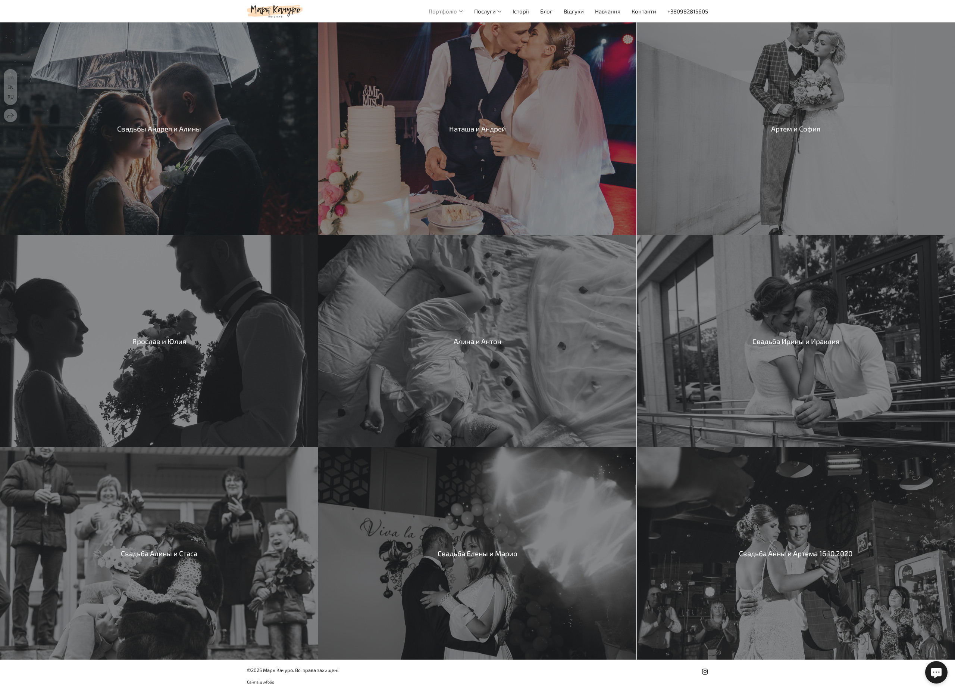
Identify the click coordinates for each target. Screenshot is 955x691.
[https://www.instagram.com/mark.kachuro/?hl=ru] (705, 671)
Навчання (607, 11)
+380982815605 (687, 11)
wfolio (268, 681)
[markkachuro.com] (275, 11)
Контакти (644, 11)
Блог (546, 11)
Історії (521, 11)
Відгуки (574, 11)
